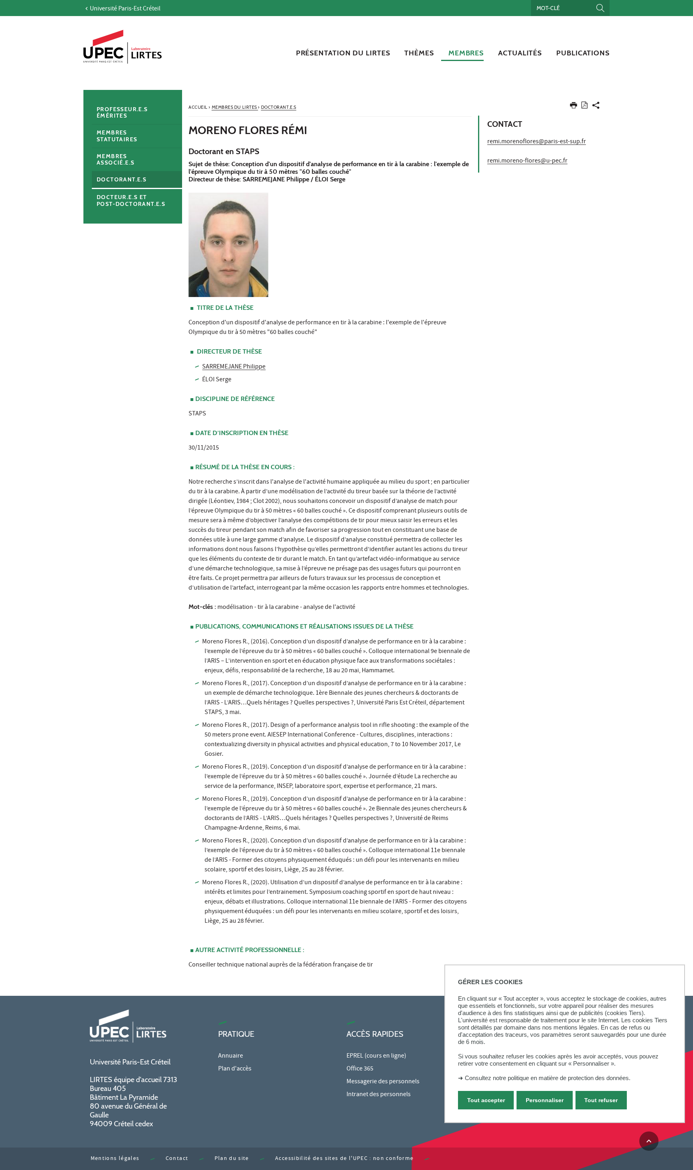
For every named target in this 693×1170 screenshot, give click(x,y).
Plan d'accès (234, 1069)
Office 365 (359, 1069)
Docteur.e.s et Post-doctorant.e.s (131, 200)
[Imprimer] (573, 107)
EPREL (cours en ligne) (376, 1056)
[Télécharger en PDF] (585, 106)
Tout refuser (601, 1100)
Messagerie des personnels (382, 1082)
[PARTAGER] (596, 107)
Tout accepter (486, 1100)
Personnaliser (544, 1100)
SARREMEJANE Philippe (233, 367)
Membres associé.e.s (115, 160)
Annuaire (230, 1056)
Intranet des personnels (378, 1095)
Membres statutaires (117, 136)
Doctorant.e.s (121, 179)
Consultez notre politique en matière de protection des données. (547, 1077)
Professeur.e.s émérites (122, 113)
